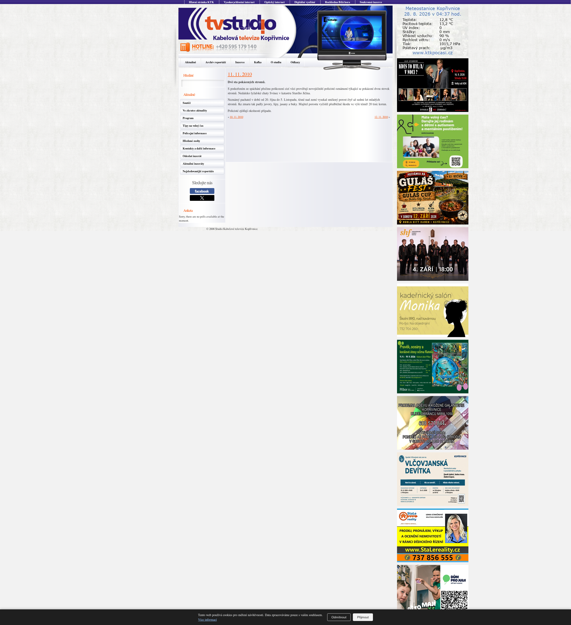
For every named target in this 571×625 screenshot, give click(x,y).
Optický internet (274, 2)
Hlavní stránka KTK (201, 2)
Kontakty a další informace (199, 148)
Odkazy (295, 62)
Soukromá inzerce (371, 2)
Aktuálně (190, 62)
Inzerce (240, 62)
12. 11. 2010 (381, 117)
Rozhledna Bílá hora (337, 2)
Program (188, 118)
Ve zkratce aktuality (195, 110)
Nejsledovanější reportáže (198, 171)
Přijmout (363, 617)
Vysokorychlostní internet (239, 2)
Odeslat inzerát (192, 156)
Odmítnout (338, 617)
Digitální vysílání (304, 2)
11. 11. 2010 (240, 74)
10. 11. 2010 (236, 117)
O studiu (276, 62)
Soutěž (187, 103)
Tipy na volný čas (193, 126)
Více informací (207, 619)
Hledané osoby (191, 141)
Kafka (257, 62)
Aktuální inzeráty (193, 163)
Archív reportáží (215, 62)
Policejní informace (195, 133)
